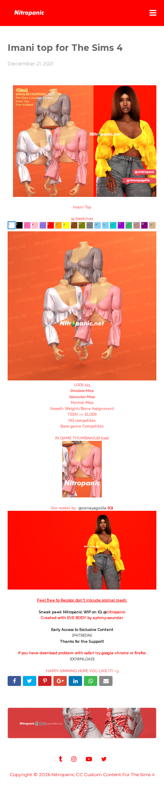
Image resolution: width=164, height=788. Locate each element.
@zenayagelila (92, 508)
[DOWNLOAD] (82, 659)
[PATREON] (82, 635)
